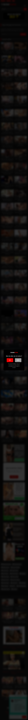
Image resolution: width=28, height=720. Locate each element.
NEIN (18, 360)
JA (10, 360)
